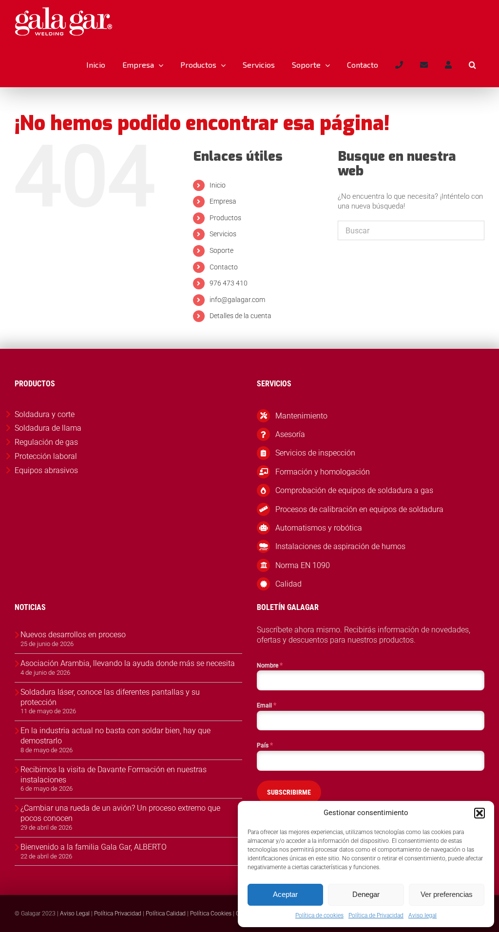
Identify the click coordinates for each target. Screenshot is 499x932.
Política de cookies (319, 915)
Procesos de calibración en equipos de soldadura (359, 509)
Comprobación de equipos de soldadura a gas (354, 490)
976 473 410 (229, 283)
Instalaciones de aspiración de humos (340, 546)
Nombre (270, 665)
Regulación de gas (46, 442)
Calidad (288, 584)
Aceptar (285, 894)
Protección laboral (46, 456)
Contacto (224, 267)
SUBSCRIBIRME (289, 792)
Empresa (223, 201)
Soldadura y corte (45, 414)
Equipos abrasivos (46, 470)
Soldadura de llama (48, 428)
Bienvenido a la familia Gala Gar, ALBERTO (93, 847)
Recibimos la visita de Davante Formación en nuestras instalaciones (113, 774)
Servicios (223, 234)
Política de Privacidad (375, 915)
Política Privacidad (117, 913)
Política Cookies (210, 913)
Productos (225, 218)
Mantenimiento (301, 415)
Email (266, 705)
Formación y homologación (322, 471)
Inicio (218, 185)
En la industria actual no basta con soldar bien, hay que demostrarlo (115, 735)
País (265, 745)
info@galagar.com (237, 300)
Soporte (221, 250)
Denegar (366, 894)
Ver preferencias (447, 894)
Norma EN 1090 (302, 565)
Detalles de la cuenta (240, 316)
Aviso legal (422, 915)
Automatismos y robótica (318, 528)
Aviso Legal (75, 913)
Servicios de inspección (315, 452)
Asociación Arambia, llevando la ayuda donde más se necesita (127, 663)
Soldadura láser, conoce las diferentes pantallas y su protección (110, 697)
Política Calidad (166, 913)
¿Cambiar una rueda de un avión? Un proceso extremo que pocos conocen (120, 813)
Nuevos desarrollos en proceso (73, 634)
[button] (479, 813)
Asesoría (290, 434)
